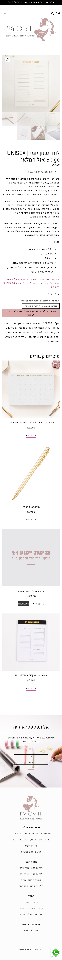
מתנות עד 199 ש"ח (33, 328)
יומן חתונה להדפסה (31, 914)
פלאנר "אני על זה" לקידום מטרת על (31, 833)
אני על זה (20, 332)
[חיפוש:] (47, 13)
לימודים (20, 337)
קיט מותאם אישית (31, 852)
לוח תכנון (31, 337)
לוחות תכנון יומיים (21, 323)
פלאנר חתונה (31, 902)
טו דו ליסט (44, 337)
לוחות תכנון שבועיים (31, 874)
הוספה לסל (38, 604)
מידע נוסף (31, 435)
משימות (10, 337)
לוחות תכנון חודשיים (31, 868)
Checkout (23, 604)
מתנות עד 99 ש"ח (44, 332)
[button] (5, 13)
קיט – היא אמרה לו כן (31, 908)
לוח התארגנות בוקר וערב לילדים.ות (31, 839)
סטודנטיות (54, 341)
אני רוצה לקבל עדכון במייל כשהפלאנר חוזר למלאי (31, 313)
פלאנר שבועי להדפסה (31, 886)
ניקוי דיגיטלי (31, 930)
